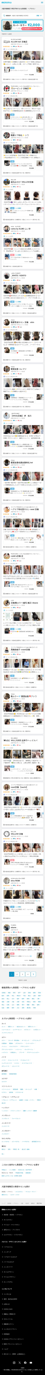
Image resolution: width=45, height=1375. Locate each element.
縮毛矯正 (4, 1074)
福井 (18, 998)
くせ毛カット (37, 1029)
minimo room (8, 1309)
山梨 (34, 995)
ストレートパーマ (13, 1060)
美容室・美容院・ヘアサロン (13, 1215)
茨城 (39, 992)
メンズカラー (5, 1134)
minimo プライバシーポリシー (14, 1339)
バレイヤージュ (28, 1049)
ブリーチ (21, 1052)
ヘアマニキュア (36, 1040)
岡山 (3, 1005)
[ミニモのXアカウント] (20, 1363)
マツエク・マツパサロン (12, 1225)
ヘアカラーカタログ (10, 1257)
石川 (13, 998)
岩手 (19, 992)
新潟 (3, 998)
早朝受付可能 (19, 1173)
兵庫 (18, 1001)
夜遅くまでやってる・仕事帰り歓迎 (12, 1176)
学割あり (4, 1170)
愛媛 (28, 1005)
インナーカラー (30, 1043)
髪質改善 (15, 1089)
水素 (35, 1089)
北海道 (3, 992)
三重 (38, 998)
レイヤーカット (17, 1029)
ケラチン (4, 1092)
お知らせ (7, 1304)
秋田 (14, 992)
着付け (3, 1149)
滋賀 (3, 1001)
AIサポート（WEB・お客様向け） (15, 1354)
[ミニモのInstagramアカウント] (14, 1363)
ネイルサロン (19, 1191)
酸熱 (22, 1089)
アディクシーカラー (7, 1049)
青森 (9, 992)
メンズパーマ (5, 1126)
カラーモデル (15, 1141)
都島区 (33, 1203)
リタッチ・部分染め (13, 1040)
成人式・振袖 (25, 1149)
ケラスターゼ (19, 1092)
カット (3, 1026)
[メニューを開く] (42, 2)
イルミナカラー (13, 1046)
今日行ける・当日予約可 (25, 1170)
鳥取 (34, 1001)
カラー (3, 1040)
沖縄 (34, 1008)
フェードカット (16, 1118)
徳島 (18, 1005)
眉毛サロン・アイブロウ (12, 1230)
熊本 (13, 1008)
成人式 (3, 1103)
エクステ (4, 1081)
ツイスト (16, 1063)
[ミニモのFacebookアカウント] (25, 1363)
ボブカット (27, 1029)
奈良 (23, 1001)
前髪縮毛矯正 (13, 1074)
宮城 (29, 992)
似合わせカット (21, 1026)
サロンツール (8, 1319)
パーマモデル (25, 1141)
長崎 (8, 1008)
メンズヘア (7, 1252)
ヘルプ (6, 1349)
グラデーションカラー (33, 1052)
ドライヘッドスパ (15, 1111)
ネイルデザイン (9, 1272)
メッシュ (4, 1046)
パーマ (3, 1060)
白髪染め (4, 1043)
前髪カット (11, 1026)
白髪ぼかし (13, 1052)
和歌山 (29, 1001)
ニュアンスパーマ (7, 1063)
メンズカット (5, 1118)
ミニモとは (7, 1294)
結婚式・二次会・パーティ (26, 1100)
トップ (3, 1203)
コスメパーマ (15, 1066)
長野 (39, 995)
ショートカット (6, 1029)
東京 (29, 995)
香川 (23, 1005)
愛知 (33, 998)
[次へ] (33, 974)
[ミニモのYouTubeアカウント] (31, 1363)
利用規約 (7, 1334)
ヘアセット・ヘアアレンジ (9, 1100)
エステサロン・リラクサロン (13, 1235)
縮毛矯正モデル (36, 1141)
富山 (8, 998)
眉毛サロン (5, 1194)
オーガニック (25, 1040)
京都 (8, 1001)
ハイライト (5, 1052)
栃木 (3, 995)
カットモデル (5, 1141)
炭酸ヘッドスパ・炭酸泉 (30, 1111)
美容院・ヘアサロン (13, 1203)
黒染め (11, 1043)
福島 (34, 992)
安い (3, 1154)
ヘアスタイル (8, 1247)
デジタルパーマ (25, 1060)
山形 (24, 992)
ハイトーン (18, 1049)
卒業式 (39, 1100)
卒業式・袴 (16, 1149)
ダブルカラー (19, 1043)
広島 (8, 1005)
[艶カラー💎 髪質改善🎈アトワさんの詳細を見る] (22, 712)
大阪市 (27, 1203)
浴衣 (9, 1149)
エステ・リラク (14, 1194)
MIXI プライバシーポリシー (13, 1344)
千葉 (24, 995)
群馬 (8, 995)
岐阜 (23, 998)
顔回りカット (32, 1026)
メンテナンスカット (7, 1032)
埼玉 (13, 995)
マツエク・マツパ (31, 1191)
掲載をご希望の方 (9, 1314)
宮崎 (23, 1008)
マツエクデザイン (9, 1277)
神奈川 (19, 995)
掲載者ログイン (9, 1324)
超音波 (11, 1092)
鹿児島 (29, 1008)
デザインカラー (25, 1046)
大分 (18, 1008)
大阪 (13, 1001)
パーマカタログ (9, 1262)
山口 (13, 1005)
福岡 (38, 1005)
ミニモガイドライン (10, 1329)
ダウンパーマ (5, 1066)
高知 (33, 1005)
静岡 (28, 998)
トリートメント (6, 1089)
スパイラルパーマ (27, 1063)
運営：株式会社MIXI (10, 1299)
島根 (39, 1001)
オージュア (29, 1089)
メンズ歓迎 (12, 1170)
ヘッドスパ (5, 1111)
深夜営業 (28, 1173)
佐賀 (3, 1008)
